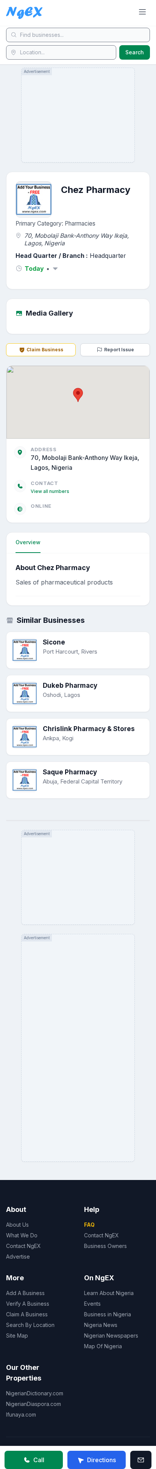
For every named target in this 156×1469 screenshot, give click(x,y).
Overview (28, 542)
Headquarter (108, 255)
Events (92, 1303)
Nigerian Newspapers (111, 1335)
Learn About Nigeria (109, 1293)
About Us (17, 1224)
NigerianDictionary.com (34, 1393)
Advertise (18, 1256)
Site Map (17, 1335)
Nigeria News (100, 1325)
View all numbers (50, 491)
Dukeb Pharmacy (70, 685)
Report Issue (119, 349)
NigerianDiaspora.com (33, 1404)
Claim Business (45, 349)
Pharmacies (80, 223)
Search (134, 52)
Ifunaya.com (21, 1414)
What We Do (21, 1235)
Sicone (54, 642)
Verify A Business (27, 1303)
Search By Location (30, 1325)
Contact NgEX (23, 1246)
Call (38, 1460)
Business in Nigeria (107, 1314)
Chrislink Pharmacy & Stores (89, 729)
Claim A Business (27, 1314)
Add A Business (25, 1293)
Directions (101, 1460)
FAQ (89, 1224)
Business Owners (105, 1246)
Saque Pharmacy (70, 772)
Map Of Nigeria (103, 1346)
